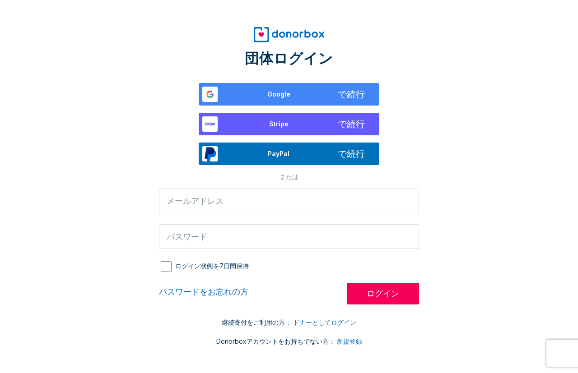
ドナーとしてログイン (324, 322)
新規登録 (349, 341)
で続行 (316, 94)
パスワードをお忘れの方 (203, 291)
